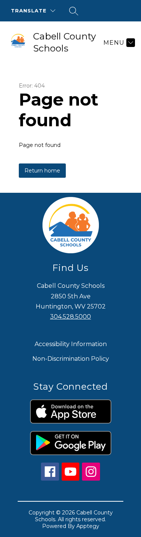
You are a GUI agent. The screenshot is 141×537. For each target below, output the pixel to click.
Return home (42, 170)
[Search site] (73, 10)
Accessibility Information (71, 344)
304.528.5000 (70, 316)
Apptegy (87, 526)
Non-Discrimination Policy (70, 358)
